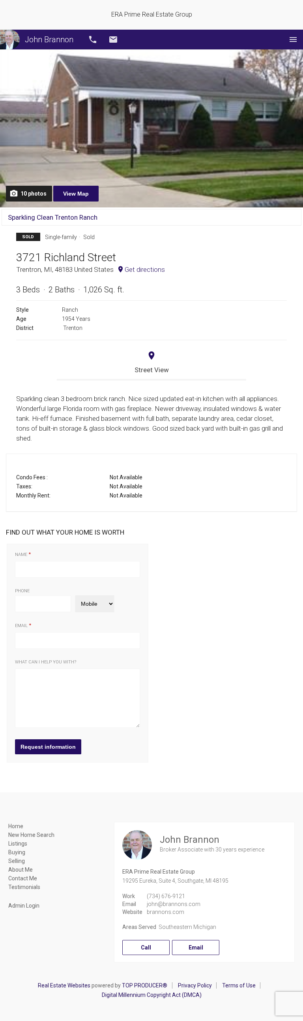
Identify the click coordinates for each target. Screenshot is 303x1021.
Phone (22, 590)
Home (15, 826)
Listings (17, 843)
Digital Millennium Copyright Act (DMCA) (152, 995)
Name (21, 554)
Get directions (145, 269)
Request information (48, 747)
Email (113, 39)
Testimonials (24, 887)
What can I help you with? (45, 662)
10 (34, 193)
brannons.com (165, 912)
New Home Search (31, 835)
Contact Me (22, 878)
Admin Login (23, 905)
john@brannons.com (173, 904)
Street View (152, 370)
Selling (16, 861)
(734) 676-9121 (166, 896)
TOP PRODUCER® (144, 985)
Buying (16, 852)
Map (76, 193)
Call (93, 39)
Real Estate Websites (64, 985)
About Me (20, 870)
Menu (293, 39)
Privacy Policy (195, 985)
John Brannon (49, 39)
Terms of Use (239, 985)
